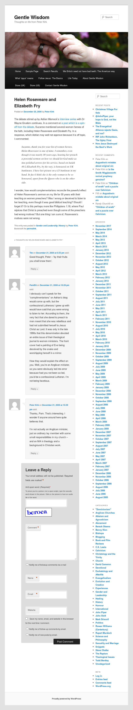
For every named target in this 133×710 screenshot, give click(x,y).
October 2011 (102, 291)
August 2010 (102, 325)
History (62, 225)
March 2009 (101, 380)
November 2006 (103, 476)
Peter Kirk (49, 111)
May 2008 (100, 414)
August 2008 (102, 404)
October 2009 (102, 356)
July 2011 (100, 301)
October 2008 (102, 397)
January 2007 (102, 469)
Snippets (100, 646)
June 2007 (101, 452)
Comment (33, 527)
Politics (99, 622)
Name (32, 578)
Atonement (101, 522)
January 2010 (102, 346)
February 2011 (103, 318)
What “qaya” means (24, 78)
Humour (100, 605)
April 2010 (101, 335)
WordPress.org (103, 686)
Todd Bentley (102, 660)
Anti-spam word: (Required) (37, 487)
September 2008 (104, 401)
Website (31, 609)
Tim (31, 252)
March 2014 (101, 236)
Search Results (50, 71)
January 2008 (102, 428)
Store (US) (35, 85)
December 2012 (103, 253)
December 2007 (103, 432)
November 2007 (103, 435)
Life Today (73, 78)
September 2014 (104, 229)
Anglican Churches (105, 512)
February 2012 (103, 277)
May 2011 (100, 308)
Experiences (102, 588)
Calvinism (101, 550)
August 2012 (102, 263)
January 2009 (102, 387)
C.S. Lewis (101, 547)
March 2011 (101, 315)
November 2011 (103, 287)
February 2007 (103, 466)
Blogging (100, 536)
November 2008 (103, 394)
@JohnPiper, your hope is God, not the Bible (106, 119)
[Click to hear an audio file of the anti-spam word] (38, 508)
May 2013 (100, 239)
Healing (99, 598)
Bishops (100, 533)
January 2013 (102, 249)
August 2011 (102, 298)
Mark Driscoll (102, 619)
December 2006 (103, 473)
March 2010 (101, 339)
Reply (34, 268)
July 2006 (100, 490)
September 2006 (104, 483)
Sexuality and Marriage (107, 643)
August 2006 (102, 487)
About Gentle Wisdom (93, 78)
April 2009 (101, 377)
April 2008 (101, 418)
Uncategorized (103, 663)
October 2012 (102, 260)
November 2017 (103, 225)
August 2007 (102, 445)
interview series (68, 119)
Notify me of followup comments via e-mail (47, 564)
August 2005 (102, 497)
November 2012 (103, 256)
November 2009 (103, 353)
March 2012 (101, 273)
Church (99, 560)
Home (18, 71)
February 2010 (103, 342)
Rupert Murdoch (104, 632)
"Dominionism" (103, 509)
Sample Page (32, 71)
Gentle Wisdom (31, 16)
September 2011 (104, 294)
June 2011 (101, 304)
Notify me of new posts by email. (43, 634)
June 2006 (101, 493)
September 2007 (104, 442)
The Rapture (102, 653)
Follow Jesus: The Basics (50, 78)
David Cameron (103, 564)
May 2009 (100, 373)
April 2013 (101, 243)
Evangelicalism (103, 577)
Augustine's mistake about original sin (107, 197)
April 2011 (101, 311)
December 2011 (103, 284)
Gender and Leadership (47, 225)
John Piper (101, 612)
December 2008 (103, 390)
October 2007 (102, 438)
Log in (99, 675)
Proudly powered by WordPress (66, 698)
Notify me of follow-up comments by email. (47, 629)
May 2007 (100, 456)
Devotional (101, 567)
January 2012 (102, 280)
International (102, 608)
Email (32, 594)
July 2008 (100, 407)
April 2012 (101, 270)
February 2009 (103, 383)
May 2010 (100, 332)
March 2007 (101, 462)
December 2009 (103, 349)
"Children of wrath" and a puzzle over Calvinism (107, 186)
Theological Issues (105, 656)
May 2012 (100, 267)
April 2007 (101, 459)
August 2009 (102, 363)
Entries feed (102, 679)
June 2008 (101, 411)
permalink (31, 228)
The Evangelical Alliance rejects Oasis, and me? (107, 130)
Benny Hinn (101, 529)
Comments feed (103, 682)
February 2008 (103, 425)
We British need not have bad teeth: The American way (89, 71)
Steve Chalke (102, 650)
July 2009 (100, 366)
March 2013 (101, 246)
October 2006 (102, 480)
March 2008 (101, 421)
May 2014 (100, 232)
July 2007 (100, 449)
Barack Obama (103, 526)
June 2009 (101, 370)
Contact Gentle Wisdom (56, 85)
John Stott (101, 615)
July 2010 (100, 328)
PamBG (33, 285)
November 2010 (103, 322)
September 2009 (104, 359)
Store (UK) (20, 85)
